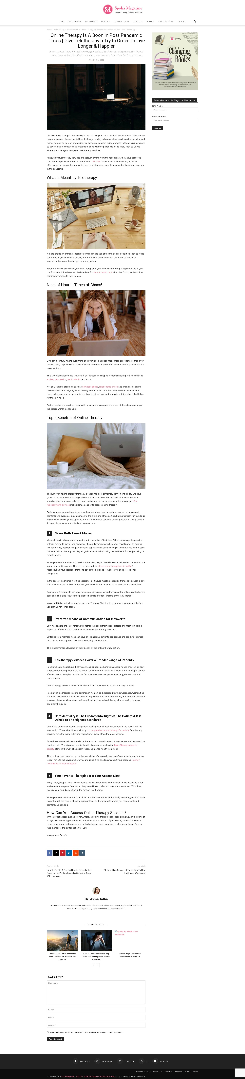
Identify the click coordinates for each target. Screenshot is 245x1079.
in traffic (127, 566)
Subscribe (168, 1071)
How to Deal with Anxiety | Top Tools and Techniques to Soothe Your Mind (96, 956)
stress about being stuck (110, 566)
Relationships (120, 22)
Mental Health (72, 29)
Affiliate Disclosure (143, 1071)
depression (60, 379)
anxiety (50, 379)
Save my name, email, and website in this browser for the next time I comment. (86, 1032)
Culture (136, 22)
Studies (96, 161)
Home (61, 22)
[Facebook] (49, 853)
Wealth (104, 22)
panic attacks (74, 379)
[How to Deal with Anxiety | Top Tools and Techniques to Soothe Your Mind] (96, 940)
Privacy (187, 1071)
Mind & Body (73, 22)
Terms (195, 1071)
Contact (180, 22)
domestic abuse (90, 386)
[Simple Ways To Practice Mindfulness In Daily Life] (130, 940)
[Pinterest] (63, 853)
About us (178, 1071)
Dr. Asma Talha (96, 899)
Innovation (90, 22)
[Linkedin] (69, 853)
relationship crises (108, 386)
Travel (149, 22)
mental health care (102, 272)
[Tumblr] (82, 853)
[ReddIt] (76, 853)
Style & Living (164, 22)
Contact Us (157, 1071)
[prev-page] (93, 965)
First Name (157, 105)
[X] (56, 853)
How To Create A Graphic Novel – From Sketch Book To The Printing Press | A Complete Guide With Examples (69, 873)
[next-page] (98, 965)
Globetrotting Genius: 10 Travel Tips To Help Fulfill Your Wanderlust (124, 871)
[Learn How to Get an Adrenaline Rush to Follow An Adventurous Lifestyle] (62, 940)
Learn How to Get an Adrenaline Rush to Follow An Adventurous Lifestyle (62, 956)
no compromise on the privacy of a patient (108, 730)
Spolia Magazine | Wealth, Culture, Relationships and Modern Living (88, 1076)
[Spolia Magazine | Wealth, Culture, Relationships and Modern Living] (122, 9)
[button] (194, 22)
